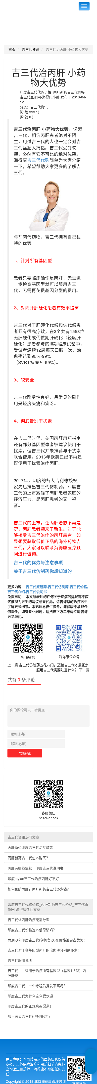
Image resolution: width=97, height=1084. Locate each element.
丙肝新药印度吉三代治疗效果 (30, 847)
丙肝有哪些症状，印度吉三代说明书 (35, 868)
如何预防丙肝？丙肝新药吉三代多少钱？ (39, 888)
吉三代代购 (38, 160)
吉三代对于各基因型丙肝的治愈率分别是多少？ (44, 950)
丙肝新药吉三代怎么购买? (28, 857)
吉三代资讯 (30, 49)
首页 (11, 49)
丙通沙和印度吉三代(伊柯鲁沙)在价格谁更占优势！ (47, 939)
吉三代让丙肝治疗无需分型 (28, 919)
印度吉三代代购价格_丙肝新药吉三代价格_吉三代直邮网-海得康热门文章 (48, 907)
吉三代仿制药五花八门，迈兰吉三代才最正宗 (54, 664)
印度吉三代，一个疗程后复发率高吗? (36, 985)
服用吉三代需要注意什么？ (57, 669)
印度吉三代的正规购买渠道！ (30, 1005)
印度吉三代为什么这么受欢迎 (30, 995)
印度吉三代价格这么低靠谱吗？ (32, 929)
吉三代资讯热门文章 (23, 836)
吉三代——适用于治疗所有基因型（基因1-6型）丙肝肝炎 (47, 973)
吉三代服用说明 (20, 960)
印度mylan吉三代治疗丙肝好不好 (33, 878)
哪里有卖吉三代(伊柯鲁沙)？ (30, 1016)
